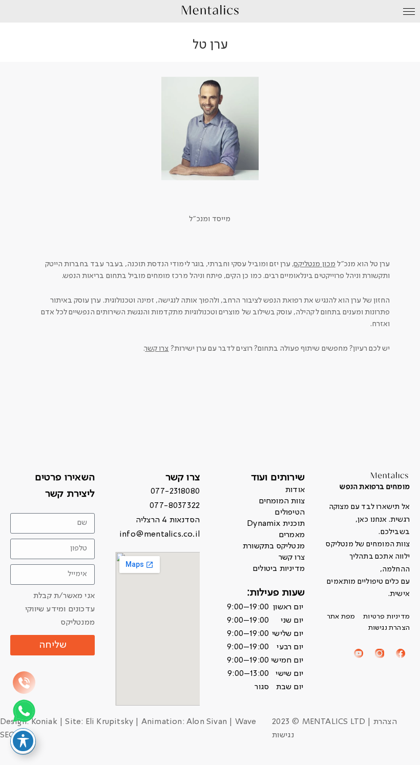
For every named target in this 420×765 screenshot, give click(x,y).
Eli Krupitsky (110, 722)
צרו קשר (157, 348)
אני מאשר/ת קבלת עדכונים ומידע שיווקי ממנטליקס (60, 609)
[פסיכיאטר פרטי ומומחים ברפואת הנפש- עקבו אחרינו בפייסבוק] (400, 653)
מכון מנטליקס (314, 264)
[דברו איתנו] (24, 682)
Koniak (44, 722)
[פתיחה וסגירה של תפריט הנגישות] (23, 741)
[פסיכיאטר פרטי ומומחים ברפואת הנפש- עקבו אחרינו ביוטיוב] (358, 653)
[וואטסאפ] (24, 710)
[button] (262, 647)
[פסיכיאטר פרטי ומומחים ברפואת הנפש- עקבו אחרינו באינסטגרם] (379, 653)
